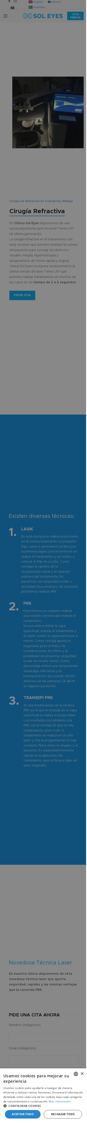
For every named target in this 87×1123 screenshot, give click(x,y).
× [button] (82, 1074)
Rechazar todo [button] (63, 1114)
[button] (43, 1106)
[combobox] (76, 1074)
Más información (60, 1101)
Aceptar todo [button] (23, 1114)
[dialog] (43, 1095)
